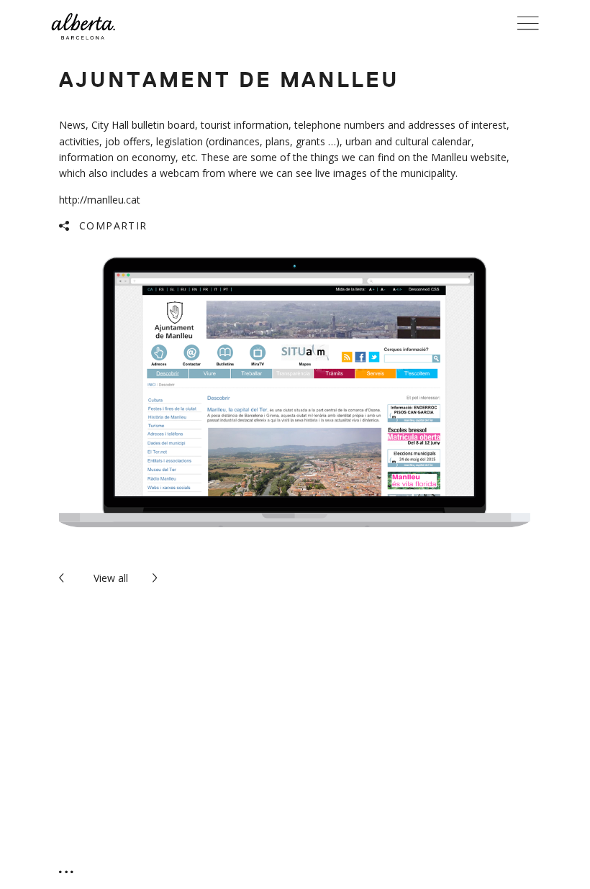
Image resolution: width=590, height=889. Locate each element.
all (111, 578)
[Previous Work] (64, 578)
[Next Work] (158, 578)
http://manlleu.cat (99, 199)
